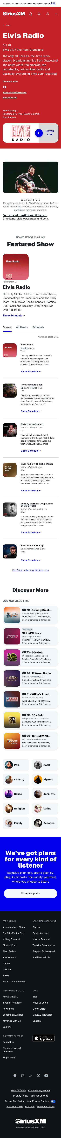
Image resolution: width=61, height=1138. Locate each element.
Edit (53, 3)
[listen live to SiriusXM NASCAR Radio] (12, 741)
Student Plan (9, 945)
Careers (7, 1026)
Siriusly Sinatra (41, 610)
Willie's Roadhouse (41, 694)
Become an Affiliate (13, 1014)
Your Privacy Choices (38, 1101)
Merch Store (39, 1008)
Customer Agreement (39, 1090)
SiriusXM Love (31, 633)
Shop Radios (9, 951)
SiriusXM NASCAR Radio (41, 736)
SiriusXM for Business (14, 981)
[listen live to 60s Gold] (12, 657)
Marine (6, 963)
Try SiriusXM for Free (13, 933)
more (46, 364)
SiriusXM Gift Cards (42, 1014)
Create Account (41, 933)
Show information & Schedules (36, 620)
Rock (8, 25)
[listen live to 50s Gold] (12, 720)
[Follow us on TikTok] (31, 1076)
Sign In (36, 927)
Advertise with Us (12, 1020)
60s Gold (37, 652)
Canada (37, 1020)
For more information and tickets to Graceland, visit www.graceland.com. (26, 217)
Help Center (9, 1057)
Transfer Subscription (44, 945)
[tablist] (30, 328)
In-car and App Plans (14, 927)
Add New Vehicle (41, 957)
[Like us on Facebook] (15, 1076)
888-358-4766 (10, 97)
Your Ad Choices (39, 1095)
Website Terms (18, 1090)
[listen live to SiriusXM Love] (12, 636)
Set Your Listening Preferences (30, 570)
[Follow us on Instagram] (23, 1076)
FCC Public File (15, 1106)
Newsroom (8, 1008)
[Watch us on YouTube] (46, 1076)
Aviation (7, 969)
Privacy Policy (20, 1095)
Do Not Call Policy (14, 1101)
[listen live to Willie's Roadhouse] (12, 699)
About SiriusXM (10, 996)
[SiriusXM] (14, 14)
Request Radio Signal (44, 951)
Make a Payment (41, 939)
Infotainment (9, 957)
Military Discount (11, 939)
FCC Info (29, 1106)
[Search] (30, 14)
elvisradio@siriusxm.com (15, 92)
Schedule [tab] (38, 327)
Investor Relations (12, 1002)
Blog (35, 996)
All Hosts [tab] (22, 327)
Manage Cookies (45, 1106)
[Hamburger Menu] (56, 14)
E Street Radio (41, 673)
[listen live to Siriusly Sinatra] (12, 615)
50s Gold (38, 715)
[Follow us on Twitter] (38, 1076)
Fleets (6, 975)
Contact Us (8, 1042)
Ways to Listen (40, 1002)
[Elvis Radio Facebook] (5, 87)
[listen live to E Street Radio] (12, 678)
